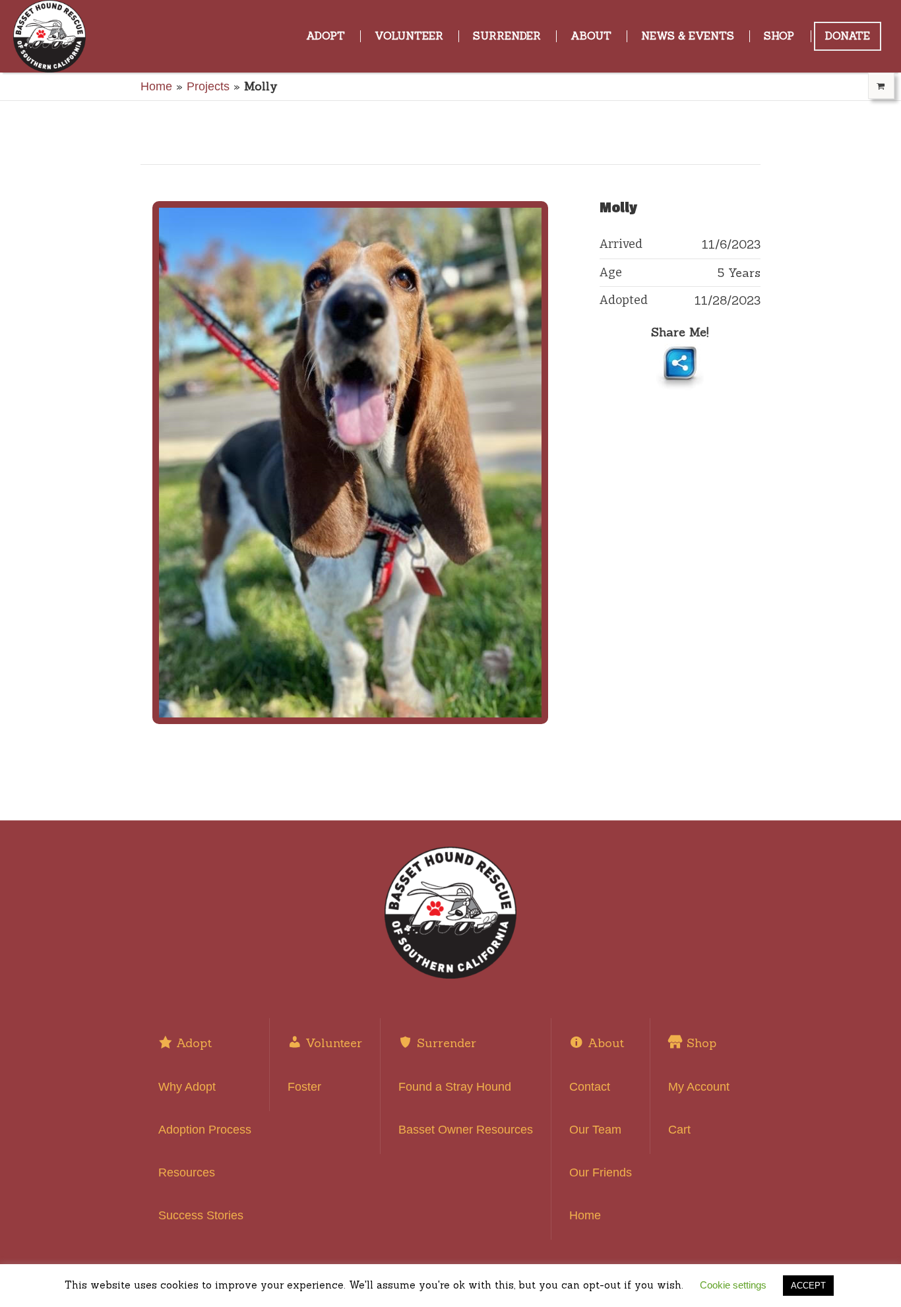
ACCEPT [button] (808, 1286)
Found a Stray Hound (454, 1086)
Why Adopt (187, 1086)
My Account (699, 1086)
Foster (304, 1086)
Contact (589, 1086)
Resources (186, 1172)
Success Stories (200, 1215)
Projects (208, 86)
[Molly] (350, 462)
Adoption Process (204, 1129)
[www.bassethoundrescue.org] (450, 913)
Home (156, 86)
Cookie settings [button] (733, 1285)
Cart (679, 1129)
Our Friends (600, 1172)
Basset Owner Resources (465, 1129)
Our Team (595, 1129)
